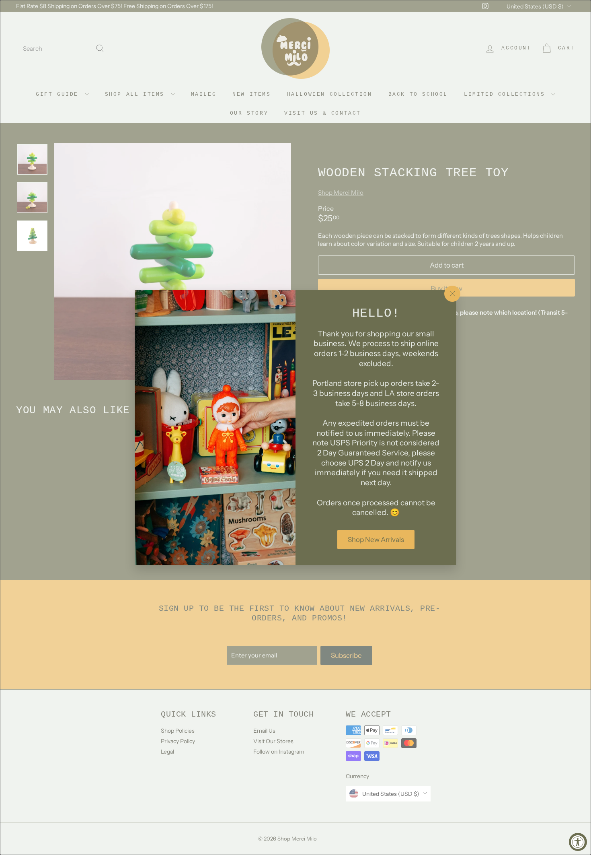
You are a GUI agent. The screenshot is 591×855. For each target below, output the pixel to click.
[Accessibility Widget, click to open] (578, 842)
